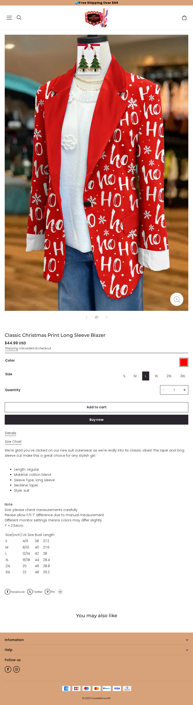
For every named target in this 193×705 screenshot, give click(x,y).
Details (10, 433)
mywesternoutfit (101, 698)
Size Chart (13, 441)
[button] (9, 17)
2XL (169, 376)
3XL (182, 376)
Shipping (11, 348)
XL (156, 376)
